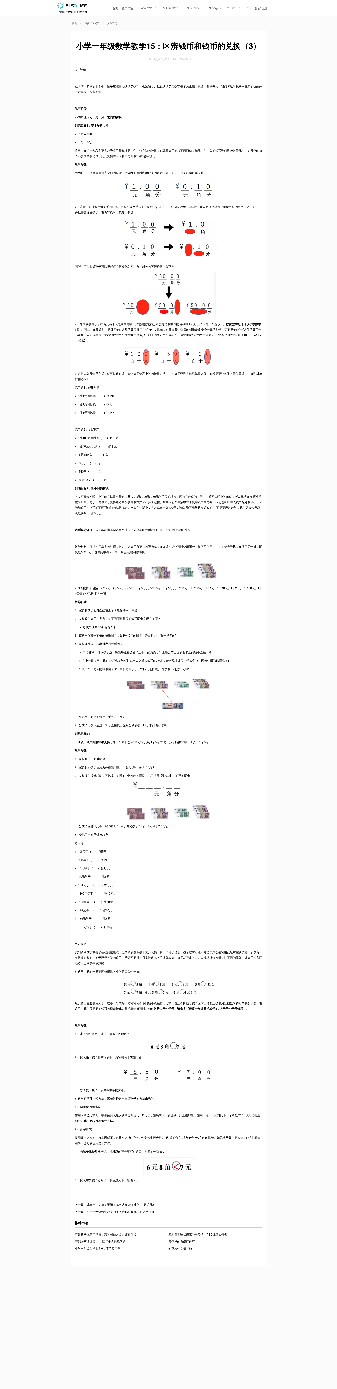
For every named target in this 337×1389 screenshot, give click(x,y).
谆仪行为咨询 (92, 23)
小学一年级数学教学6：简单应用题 (97, 1248)
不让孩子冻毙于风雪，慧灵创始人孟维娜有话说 (105, 1234)
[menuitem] (115, 8)
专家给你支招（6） (180, 1248)
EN (249, 8)
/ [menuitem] (261, 8)
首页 (115, 8)
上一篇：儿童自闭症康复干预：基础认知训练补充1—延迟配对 (115, 1205)
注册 (264, 8)
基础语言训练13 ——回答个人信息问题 (100, 1241)
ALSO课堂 (214, 8)
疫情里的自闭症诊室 (181, 1241)
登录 (257, 8)
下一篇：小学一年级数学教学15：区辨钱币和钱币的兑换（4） (115, 1212)
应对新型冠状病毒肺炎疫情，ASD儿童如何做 (197, 1234)
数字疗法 (127, 8)
